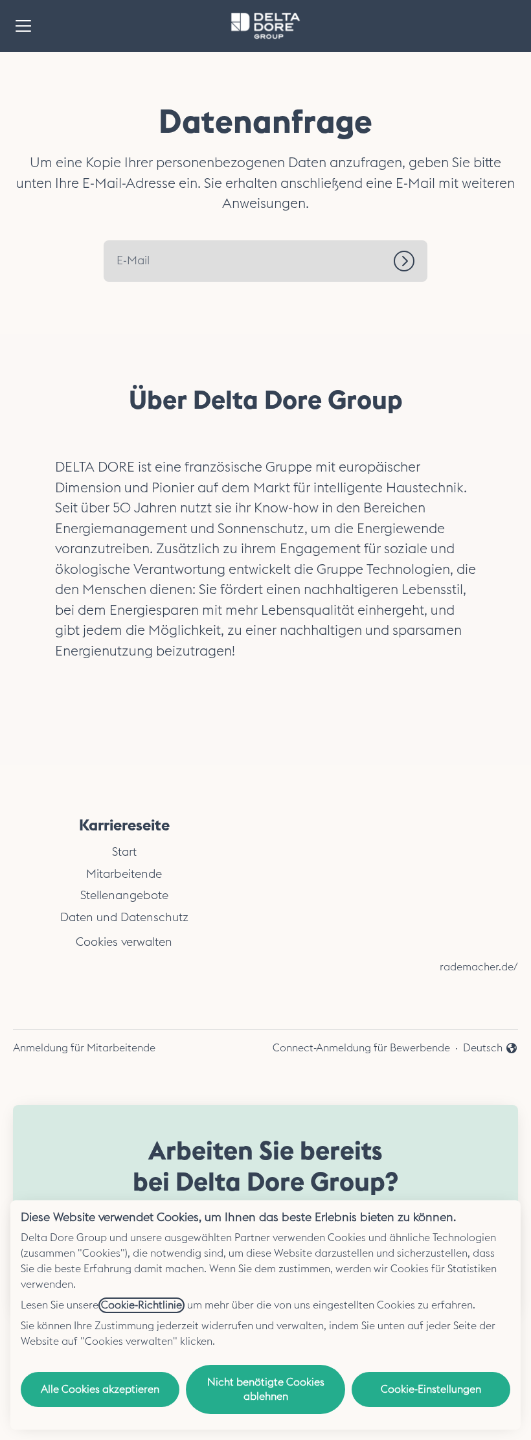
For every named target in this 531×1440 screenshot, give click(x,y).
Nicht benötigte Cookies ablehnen (265, 1389)
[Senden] (410, 261)
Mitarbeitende (124, 874)
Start (124, 852)
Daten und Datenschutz (124, 917)
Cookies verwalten (124, 942)
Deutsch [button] (490, 1049)
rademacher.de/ (479, 967)
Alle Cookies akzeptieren (100, 1389)
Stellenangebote (124, 895)
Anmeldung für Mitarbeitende (84, 1048)
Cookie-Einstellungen (431, 1389)
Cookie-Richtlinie (141, 1305)
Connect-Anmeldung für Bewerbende (361, 1048)
